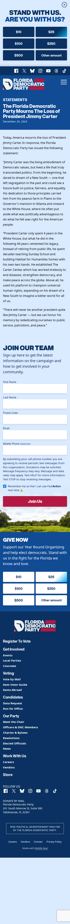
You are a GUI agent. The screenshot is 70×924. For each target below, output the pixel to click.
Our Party (11, 716)
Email (6, 428)
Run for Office (13, 708)
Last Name (9, 397)
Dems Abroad (12, 690)
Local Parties (12, 660)
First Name (9, 381)
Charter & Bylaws (15, 732)
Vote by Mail (12, 679)
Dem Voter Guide (15, 684)
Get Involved (13, 649)
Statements (15, 99)
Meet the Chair (13, 722)
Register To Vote (17, 641)
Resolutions (11, 738)
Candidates (13, 697)
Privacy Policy (54, 841)
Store (8, 774)
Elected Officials (14, 743)
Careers (8, 762)
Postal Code (10, 412)
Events (7, 655)
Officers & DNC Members (20, 727)
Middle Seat (41, 848)
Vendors (9, 767)
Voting (8, 673)
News (7, 748)
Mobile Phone (16, 443)
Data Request (12, 703)
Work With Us (14, 756)
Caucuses (9, 666)
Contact (38, 841)
